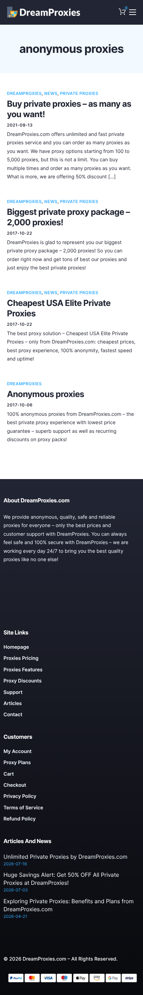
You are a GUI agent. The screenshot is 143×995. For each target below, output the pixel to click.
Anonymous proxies (45, 394)
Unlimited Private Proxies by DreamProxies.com (65, 856)
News (51, 93)
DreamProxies (24, 93)
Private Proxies (79, 93)
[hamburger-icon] (132, 12)
